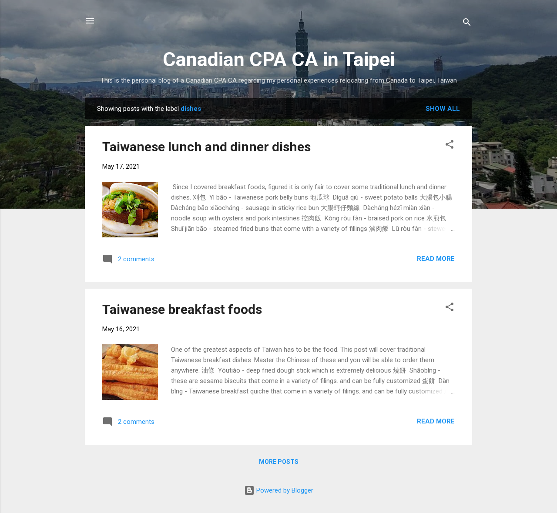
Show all (443, 109)
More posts (279, 461)
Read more (436, 259)
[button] (449, 146)
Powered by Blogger (284, 490)
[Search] (467, 23)
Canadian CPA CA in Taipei (279, 59)
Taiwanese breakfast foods (182, 309)
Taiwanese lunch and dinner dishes (206, 146)
